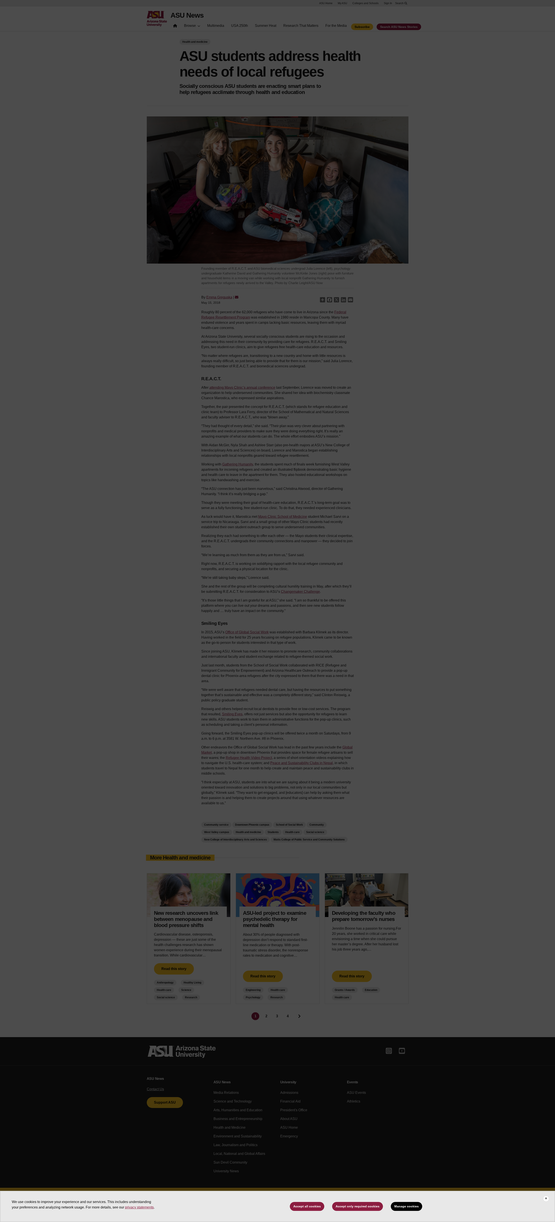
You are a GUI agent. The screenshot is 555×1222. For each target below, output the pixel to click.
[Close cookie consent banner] (546, 1199)
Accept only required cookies (357, 1206)
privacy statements (139, 1207)
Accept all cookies (307, 1206)
